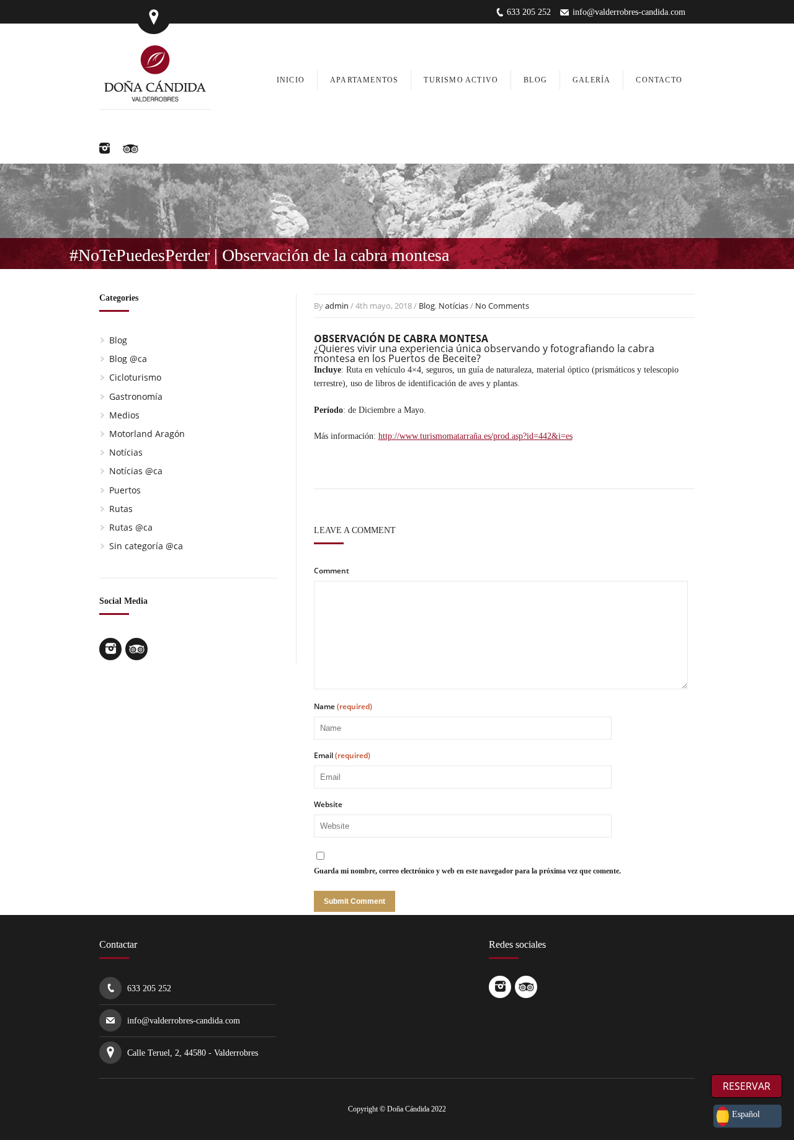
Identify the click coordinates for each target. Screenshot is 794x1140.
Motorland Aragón (147, 434)
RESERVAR (746, 1086)
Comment (331, 571)
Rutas (121, 509)
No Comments (502, 305)
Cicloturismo (135, 377)
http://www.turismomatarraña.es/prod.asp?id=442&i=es (475, 436)
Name (343, 706)
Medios (124, 415)
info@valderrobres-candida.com (629, 12)
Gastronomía (136, 396)
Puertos (125, 490)
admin (337, 305)
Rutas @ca (131, 527)
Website (328, 804)
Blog (427, 305)
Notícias (453, 305)
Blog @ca (128, 359)
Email (342, 755)
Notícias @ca (136, 471)
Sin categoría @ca (146, 546)
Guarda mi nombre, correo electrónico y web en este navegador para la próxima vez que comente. (467, 871)
